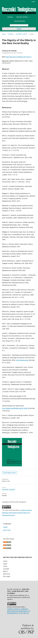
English (5, 527)
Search (19, 29)
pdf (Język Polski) (10, 472)
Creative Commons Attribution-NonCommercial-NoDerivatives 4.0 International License (17, 512)
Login (33, 1)
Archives (10, 17)
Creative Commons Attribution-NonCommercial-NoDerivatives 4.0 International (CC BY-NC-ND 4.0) (18, 611)
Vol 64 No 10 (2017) (21, 34)
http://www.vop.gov (22, 360)
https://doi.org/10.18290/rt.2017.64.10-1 (18, 57)
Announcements (19, 21)
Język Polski (7, 530)
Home (4, 34)
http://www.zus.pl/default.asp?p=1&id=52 (15, 408)
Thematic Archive (22, 17)
